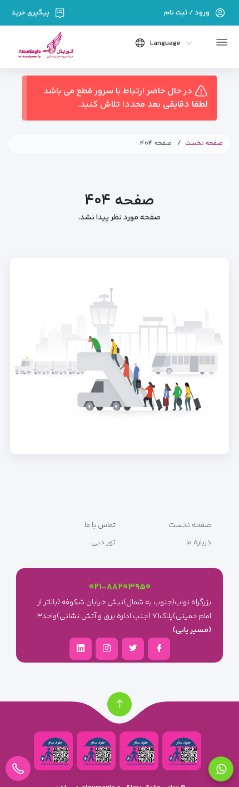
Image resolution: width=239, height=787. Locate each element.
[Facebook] (159, 648)
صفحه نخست (204, 143)
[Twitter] (133, 648)
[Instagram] (107, 648)
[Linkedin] (80, 648)
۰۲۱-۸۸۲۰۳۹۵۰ (120, 587)
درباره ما (198, 543)
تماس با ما (100, 525)
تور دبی (103, 543)
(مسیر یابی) (192, 630)
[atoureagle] (45, 48)
